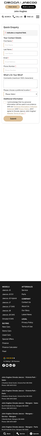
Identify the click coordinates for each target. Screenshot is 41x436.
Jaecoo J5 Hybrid (9, 298)
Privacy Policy (23, 109)
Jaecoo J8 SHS (8, 315)
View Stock (12, 7)
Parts (24, 294)
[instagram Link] (14, 365)
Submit (13, 118)
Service (25, 290)
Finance (5, 343)
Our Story (25, 310)
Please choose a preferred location (17, 90)
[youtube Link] (7, 365)
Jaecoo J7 (6, 302)
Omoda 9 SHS (8, 319)
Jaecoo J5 (6, 290)
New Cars (6, 327)
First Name (8, 41)
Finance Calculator (9, 347)
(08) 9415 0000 (12, 399)
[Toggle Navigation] (37, 17)
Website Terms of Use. (15, 113)
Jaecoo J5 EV (7, 294)
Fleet (4, 351)
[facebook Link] (3, 365)
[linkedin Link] (10, 365)
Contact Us (26, 302)
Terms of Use (27, 326)
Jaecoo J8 (6, 311)
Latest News (27, 314)
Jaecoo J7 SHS (8, 306)
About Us (25, 306)
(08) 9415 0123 (11, 385)
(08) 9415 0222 (12, 408)
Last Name (8, 49)
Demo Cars (6, 331)
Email (6, 58)
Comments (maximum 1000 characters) (18, 78)
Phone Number (10, 66)
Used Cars (6, 335)
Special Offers (8, 339)
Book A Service (28, 7)
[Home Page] (20, 2)
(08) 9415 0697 (12, 421)
